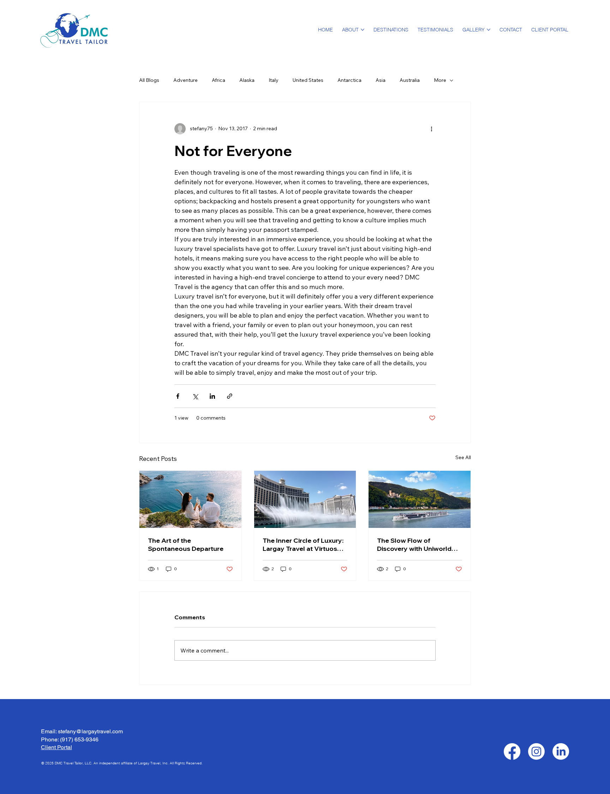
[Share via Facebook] (177, 396)
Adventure (185, 80)
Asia (380, 80)
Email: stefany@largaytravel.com (82, 731)
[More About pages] (362, 29)
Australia (410, 80)
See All (463, 457)
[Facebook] (512, 751)
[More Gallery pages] (488, 29)
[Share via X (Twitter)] (195, 396)
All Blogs (149, 80)
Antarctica (349, 80)
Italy (274, 80)
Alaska (247, 80)
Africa (218, 80)
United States (308, 80)
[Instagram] (536, 751)
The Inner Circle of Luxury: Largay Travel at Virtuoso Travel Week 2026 (303, 544)
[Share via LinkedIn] (212, 396)
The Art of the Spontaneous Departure (185, 544)
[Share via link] (229, 396)
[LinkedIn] (560, 751)
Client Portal (56, 747)
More (440, 80)
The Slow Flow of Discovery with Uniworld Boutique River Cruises (414, 544)
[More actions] (431, 129)
